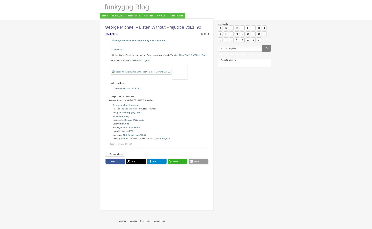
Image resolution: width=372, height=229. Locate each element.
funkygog (114, 144)
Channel (134, 138)
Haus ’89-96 (140, 135)
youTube (123, 138)
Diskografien (134, 16)
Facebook (118, 109)
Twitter (152, 109)
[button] (115, 161)
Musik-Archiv (118, 16)
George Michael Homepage (126, 105)
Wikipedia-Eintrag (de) (124, 112)
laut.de (125, 124)
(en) (139, 112)
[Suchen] (266, 48)
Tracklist (118, 49)
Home (105, 16)
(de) (138, 127)
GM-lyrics (165, 138)
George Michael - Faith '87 (128, 88)
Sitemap (161, 16)
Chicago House (176, 16)
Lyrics (147, 60)
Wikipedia (137, 60)
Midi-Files (128, 135)
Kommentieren (116, 154)
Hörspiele (148, 16)
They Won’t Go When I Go (192, 55)
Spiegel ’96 (127, 131)
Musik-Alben (111, 34)
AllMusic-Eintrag (121, 116)
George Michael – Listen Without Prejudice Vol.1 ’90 (153, 27)
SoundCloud (131, 109)
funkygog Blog (127, 7)
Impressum (145, 221)
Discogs (128, 120)
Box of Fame (129, 127)
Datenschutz (159, 221)
